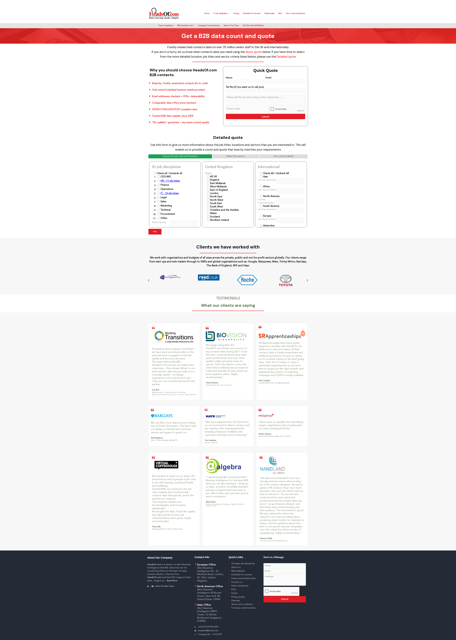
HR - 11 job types (170, 181)
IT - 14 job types (170, 193)
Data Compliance (166, 26)
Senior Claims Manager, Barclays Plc (164, 440)
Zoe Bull (155, 390)
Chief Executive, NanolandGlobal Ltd (273, 541)
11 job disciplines (220, 13)
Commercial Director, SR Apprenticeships (274, 383)
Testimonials (269, 13)
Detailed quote (286, 56)
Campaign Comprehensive (209, 26)
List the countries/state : (266, 201)
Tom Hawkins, (210, 440)
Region (208, 173)
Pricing (236, 13)
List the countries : (267, 181)
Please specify (159, 222)
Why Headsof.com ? (185, 26)
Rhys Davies (211, 502)
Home (206, 13)
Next (155, 232)
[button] (148, 280)
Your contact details (283, 156)
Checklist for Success (251, 13)
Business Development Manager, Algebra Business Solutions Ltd (225, 505)
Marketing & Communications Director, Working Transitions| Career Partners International (174, 394)
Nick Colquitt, (265, 381)
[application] (228, 13)
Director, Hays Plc (211, 443)
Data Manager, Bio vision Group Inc (219, 385)
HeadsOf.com (154, 564)
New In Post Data (231, 26)
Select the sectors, (235, 156)
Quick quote (254, 52)
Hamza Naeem (212, 383)
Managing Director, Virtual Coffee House (167, 529)
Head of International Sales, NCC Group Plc (275, 436)
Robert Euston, (265, 434)
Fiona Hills (156, 527)
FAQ (280, 13)
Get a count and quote (295, 13)
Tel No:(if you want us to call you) (245, 87)
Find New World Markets (253, 26)
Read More (172, 581)
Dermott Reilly (266, 538)
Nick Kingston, (157, 438)
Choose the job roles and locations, (180, 156)
